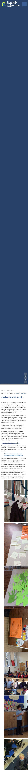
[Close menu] (24, 4)
